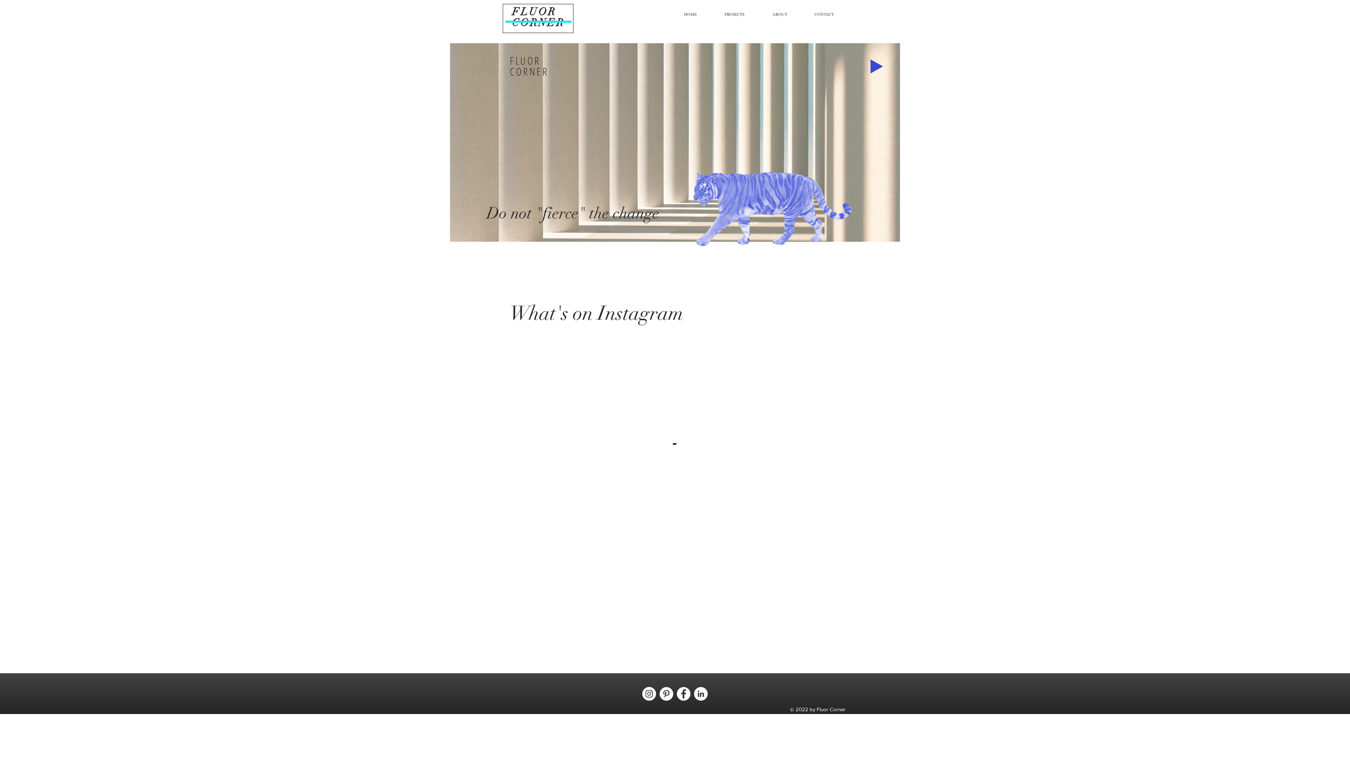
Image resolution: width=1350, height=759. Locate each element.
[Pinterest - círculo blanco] (666, 694)
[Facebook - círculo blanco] (683, 694)
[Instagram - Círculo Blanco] (649, 694)
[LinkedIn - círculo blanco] (701, 694)
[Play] (877, 66)
